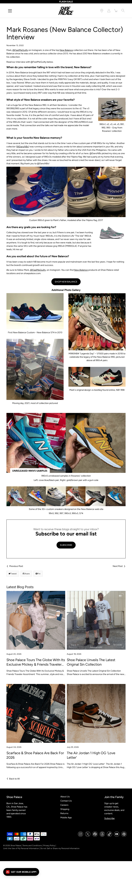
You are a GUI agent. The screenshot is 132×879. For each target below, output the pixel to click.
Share (27, 574)
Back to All (14, 778)
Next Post (118, 566)
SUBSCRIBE (66, 545)
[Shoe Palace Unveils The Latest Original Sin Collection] (96, 620)
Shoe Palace (15, 845)
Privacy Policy (49, 845)
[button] (21, 872)
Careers (64, 805)
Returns (64, 813)
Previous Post (16, 566)
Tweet (13, 574)
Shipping (64, 809)
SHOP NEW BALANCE (66, 281)
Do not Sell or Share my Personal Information (60, 848)
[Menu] (10, 10)
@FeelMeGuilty (20, 50)
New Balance (66, 50)
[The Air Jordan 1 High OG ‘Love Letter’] (96, 713)
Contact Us (66, 800)
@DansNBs (22, 146)
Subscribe (109, 818)
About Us (65, 796)
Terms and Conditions (32, 845)
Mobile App (66, 817)
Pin (39, 574)
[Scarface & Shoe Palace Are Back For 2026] (35, 713)
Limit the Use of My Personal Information (21, 848)
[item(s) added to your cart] (115, 10)
